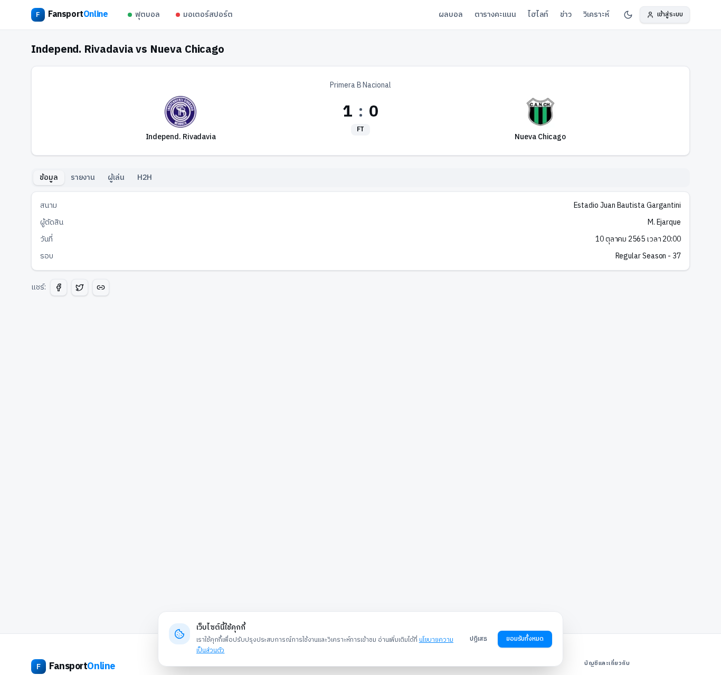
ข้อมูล (49, 177)
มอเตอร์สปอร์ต (208, 14)
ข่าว (566, 14)
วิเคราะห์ (596, 14)
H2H (144, 177)
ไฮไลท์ (538, 14)
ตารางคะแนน (495, 14)
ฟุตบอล (147, 14)
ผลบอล (451, 14)
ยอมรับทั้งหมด (525, 639)
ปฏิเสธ (478, 639)
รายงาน (83, 177)
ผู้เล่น (116, 177)
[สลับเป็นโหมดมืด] (628, 14)
